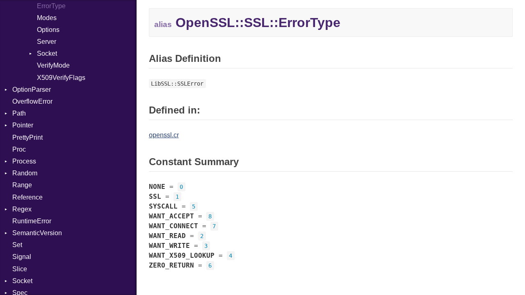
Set (17, 244)
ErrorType (51, 5)
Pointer (22, 125)
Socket (47, 53)
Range (22, 185)
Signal (21, 256)
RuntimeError (31, 221)
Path (19, 113)
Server (46, 41)
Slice (19, 269)
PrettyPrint (27, 137)
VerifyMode (53, 65)
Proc (19, 149)
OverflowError (32, 101)
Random (24, 173)
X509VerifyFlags (61, 77)
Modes (47, 17)
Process (24, 161)
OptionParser (31, 89)
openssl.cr (164, 135)
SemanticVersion (37, 232)
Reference (27, 197)
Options (48, 29)
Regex (22, 209)
